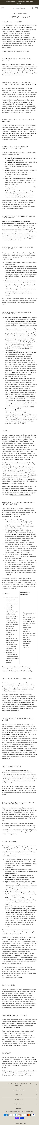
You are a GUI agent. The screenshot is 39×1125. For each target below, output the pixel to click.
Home (14, 13)
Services (19, 1099)
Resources (19, 1104)
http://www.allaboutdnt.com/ (20, 495)
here (30, 1007)
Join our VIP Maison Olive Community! (19, 1084)
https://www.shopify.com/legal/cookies (15, 441)
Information (19, 1090)
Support (19, 1094)
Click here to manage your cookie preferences (19, 1111)
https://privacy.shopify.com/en (12, 977)
